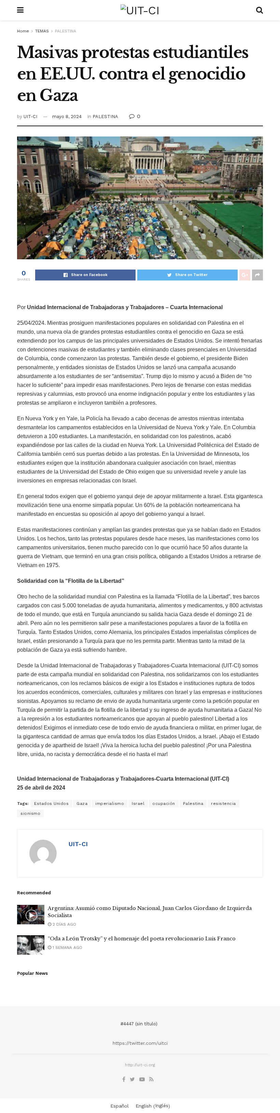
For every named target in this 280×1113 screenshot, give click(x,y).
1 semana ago (66, 947)
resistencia (223, 803)
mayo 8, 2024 (67, 116)
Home (23, 31)
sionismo (30, 813)
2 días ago (63, 924)
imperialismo (109, 803)
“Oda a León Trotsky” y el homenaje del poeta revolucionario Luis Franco (142, 939)
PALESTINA (65, 31)
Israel (138, 803)
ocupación (163, 803)
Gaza (81, 803)
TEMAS (42, 31)
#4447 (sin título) (139, 1023)
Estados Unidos (51, 803)
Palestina (193, 803)
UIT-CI (30, 116)
